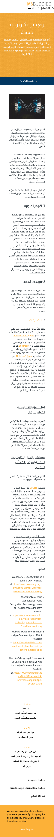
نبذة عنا (25, 708)
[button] (52, 8)
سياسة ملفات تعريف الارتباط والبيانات (27, 788)
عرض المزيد (25, 766)
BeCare (33, 487)
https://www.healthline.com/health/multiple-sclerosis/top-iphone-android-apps (27, 646)
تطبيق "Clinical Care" (24, 335)
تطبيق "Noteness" (24, 356)
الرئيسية (27, 81)
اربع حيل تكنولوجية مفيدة (25, 751)
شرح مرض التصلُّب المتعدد (25, 713)
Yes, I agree (27, 829)
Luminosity (24, 345)
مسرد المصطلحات (25, 737)
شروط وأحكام (38, 796)
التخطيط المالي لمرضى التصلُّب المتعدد (25, 756)
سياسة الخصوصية (36, 780)
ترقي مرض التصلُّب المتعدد (25, 718)
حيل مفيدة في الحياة (25, 732)
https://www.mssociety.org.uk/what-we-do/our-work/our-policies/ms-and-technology (27, 588)
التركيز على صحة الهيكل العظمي (25, 761)
